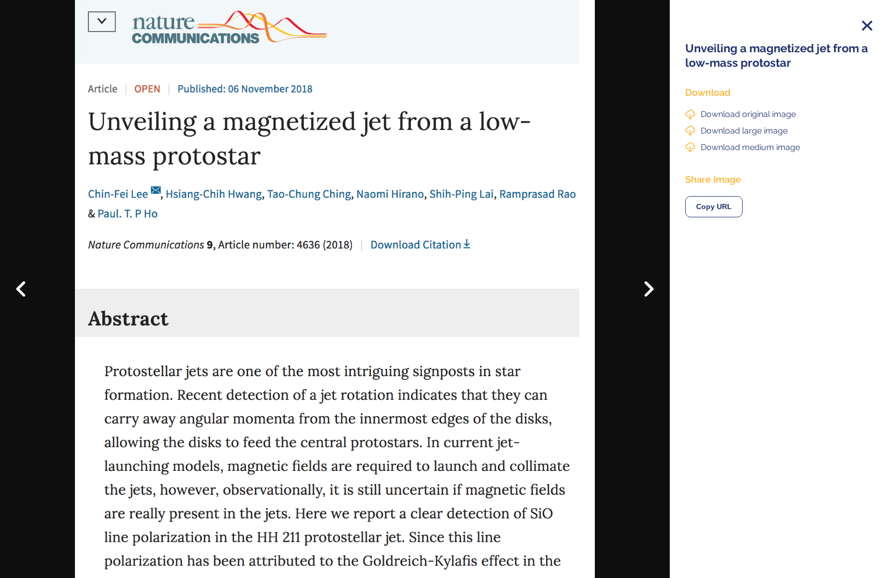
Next (641, 292)
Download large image (744, 131)
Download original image (748, 114)
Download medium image (750, 147)
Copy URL (714, 207)
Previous (28, 281)
